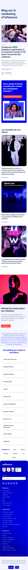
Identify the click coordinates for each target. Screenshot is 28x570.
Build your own (7, 419)
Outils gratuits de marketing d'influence (11, 342)
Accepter (11, 567)
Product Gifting (7, 434)
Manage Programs (8, 366)
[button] (26, 558)
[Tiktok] (14, 483)
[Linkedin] (3, 483)
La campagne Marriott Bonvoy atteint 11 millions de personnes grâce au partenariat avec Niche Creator (13, 261)
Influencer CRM (7, 381)
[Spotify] (16, 483)
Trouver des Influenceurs (10, 359)
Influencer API (7, 396)
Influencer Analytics (8, 411)
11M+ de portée (7, 230)
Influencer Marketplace (9, 404)
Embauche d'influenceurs (7, 339)
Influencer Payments (8, 374)
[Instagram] (11, 483)
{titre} (17, 567)
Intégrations (6, 441)
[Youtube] (9, 483)
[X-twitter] (6, 483)
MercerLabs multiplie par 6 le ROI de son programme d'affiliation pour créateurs (12, 216)
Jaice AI (5, 389)
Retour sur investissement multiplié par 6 (13, 185)
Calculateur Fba (22, 341)
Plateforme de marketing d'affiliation (17, 337)
